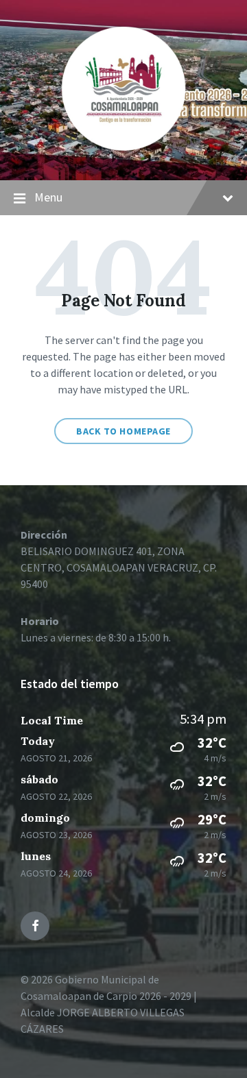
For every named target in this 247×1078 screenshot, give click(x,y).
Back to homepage (123, 431)
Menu (48, 197)
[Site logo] (123, 153)
